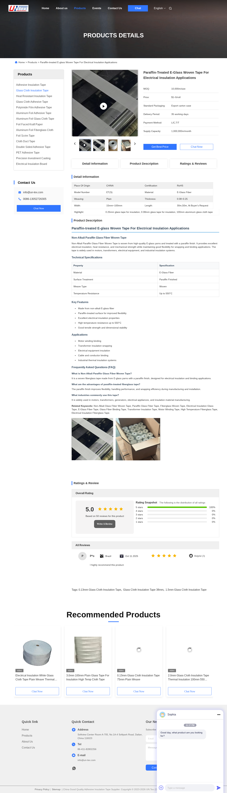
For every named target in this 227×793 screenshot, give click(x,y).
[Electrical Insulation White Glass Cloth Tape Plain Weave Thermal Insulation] (37, 650)
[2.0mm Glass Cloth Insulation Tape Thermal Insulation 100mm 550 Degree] (190, 650)
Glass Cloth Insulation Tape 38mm (143, 589)
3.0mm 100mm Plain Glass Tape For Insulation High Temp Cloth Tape (87, 677)
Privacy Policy (42, 789)
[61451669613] (74, 769)
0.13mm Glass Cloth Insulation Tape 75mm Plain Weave (138, 677)
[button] (20, 658)
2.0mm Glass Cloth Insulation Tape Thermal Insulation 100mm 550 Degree (188, 678)
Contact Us (115, 8)
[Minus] (219, 715)
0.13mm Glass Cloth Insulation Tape (100, 589)
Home (45, 8)
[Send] (218, 787)
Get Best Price (160, 147)
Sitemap (56, 789)
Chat (138, 8)
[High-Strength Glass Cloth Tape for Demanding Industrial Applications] (105, 103)
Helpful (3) (199, 556)
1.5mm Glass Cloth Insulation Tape (186, 589)
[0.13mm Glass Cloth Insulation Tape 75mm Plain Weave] (139, 650)
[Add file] (161, 787)
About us (61, 8)
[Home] (18, 8)
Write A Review (105, 524)
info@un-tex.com (33, 192)
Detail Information (95, 163)
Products (80, 8)
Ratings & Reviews (193, 163)
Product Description (144, 163)
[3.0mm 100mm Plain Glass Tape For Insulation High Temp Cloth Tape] (88, 650)
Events (96, 8)
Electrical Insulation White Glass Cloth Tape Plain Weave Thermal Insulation (35, 678)
